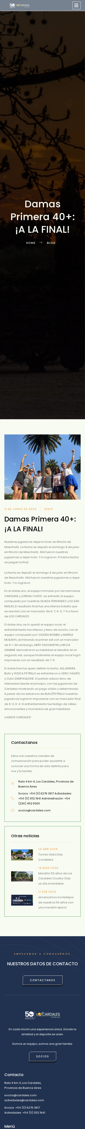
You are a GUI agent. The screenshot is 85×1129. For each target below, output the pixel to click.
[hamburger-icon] (76, 6)
